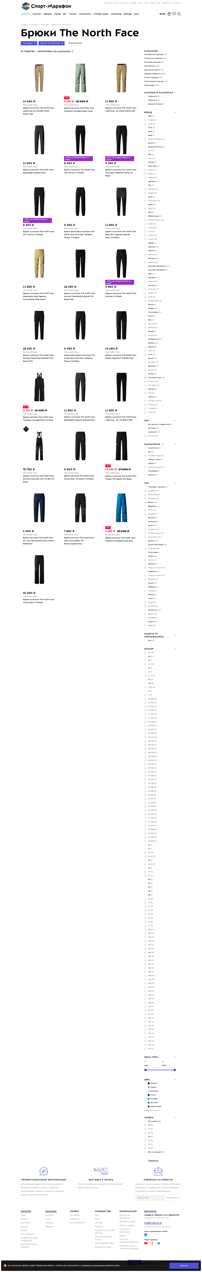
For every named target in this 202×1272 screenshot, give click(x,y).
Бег (65, 14)
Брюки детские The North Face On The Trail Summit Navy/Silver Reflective (38, 541)
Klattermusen (155, 216)
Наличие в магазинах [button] (158, 92)
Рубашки (153, 587)
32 (150, 883)
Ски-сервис (75, 1215)
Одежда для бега (154, 70)
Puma (151, 316)
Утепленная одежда (155, 58)
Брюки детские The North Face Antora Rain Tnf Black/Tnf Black (79, 477)
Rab (151, 320)
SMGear (153, 343)
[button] (162, 444)
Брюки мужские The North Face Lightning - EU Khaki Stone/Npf (120, 109)
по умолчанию (61, 51)
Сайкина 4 (154, 96)
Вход (162, 14)
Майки (152, 556)
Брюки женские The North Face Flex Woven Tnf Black (79, 171)
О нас (47, 1219)
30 (150, 879)
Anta (151, 128)
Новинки (25, 14)
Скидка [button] (149, 1117)
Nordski (153, 278)
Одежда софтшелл (154, 74)
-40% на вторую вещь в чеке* (77, 159)
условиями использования (93, 1266)
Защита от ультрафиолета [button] (154, 635)
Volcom (152, 397)
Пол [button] (146, 420)
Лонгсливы (154, 552)
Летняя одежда (153, 77)
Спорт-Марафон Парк (104, 1243)
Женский (153, 428)
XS (150, 656)
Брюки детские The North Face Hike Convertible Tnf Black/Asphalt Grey (79, 541)
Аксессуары (151, 85)
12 (150, 868)
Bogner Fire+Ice (156, 147)
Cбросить (153, 1161)
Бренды (128, 14)
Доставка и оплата (111, 3)
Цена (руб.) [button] (151, 1057)
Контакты (125, 3)
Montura (153, 258)
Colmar (152, 162)
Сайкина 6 (154, 100)
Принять (184, 1266)
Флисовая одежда (154, 62)
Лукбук (24, 1230)
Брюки (152, 502)
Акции (23, 1215)
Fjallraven (153, 181)
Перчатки (153, 571)
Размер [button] (149, 649)
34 (150, 887)
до (163, 1062)
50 (150, 1137)
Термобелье (152, 66)
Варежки (153, 506)
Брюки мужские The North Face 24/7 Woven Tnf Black (38, 233)
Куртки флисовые (157, 545)
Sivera (152, 358)
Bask (151, 135)
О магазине (176, 3)
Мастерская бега (77, 1223)
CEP (151, 154)
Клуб (146, 3)
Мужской (154, 432)
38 (150, 895)
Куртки (153, 541)
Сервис (133, 3)
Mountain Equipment (158, 266)
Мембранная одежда (155, 54)
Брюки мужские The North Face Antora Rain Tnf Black (38, 601)
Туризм (73, 14)
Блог (140, 3)
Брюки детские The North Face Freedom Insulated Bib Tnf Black (38, 418)
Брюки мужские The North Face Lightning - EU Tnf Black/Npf (120, 418)
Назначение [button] (152, 444)
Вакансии (49, 1226)
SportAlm (153, 366)
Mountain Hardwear (157, 270)
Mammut (153, 247)
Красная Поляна (156, 104)
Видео (152, 3)
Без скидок (154, 1121)
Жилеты (152, 518)
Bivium (152, 143)
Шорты (152, 621)
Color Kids (153, 166)
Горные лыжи (101, 14)
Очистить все (75, 43)
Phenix (152, 304)
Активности (26, 1223)
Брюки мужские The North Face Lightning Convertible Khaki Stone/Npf (38, 111)
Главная (24, 25)
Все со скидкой (156, 1152)
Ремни (152, 583)
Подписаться (172, 1198)
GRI (151, 185)
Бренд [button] (148, 112)
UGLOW (152, 389)
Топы (151, 598)
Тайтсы (152, 595)
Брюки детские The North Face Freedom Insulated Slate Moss (79, 109)
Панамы (152, 564)
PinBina (152, 308)
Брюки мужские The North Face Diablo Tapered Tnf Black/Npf (120, 356)
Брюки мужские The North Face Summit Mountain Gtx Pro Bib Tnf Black (38, 479)
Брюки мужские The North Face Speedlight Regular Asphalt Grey (79, 418)
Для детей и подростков (160, 424)
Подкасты (166, 3)
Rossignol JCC (155, 339)
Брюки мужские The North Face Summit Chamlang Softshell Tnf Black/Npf (79, 296)
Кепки (152, 525)
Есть (151, 640)
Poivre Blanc (154, 312)
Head (151, 197)
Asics (151, 131)
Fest (158, 3)
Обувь (57, 14)
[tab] (160, 92)
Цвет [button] (147, 1079)
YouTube (98, 1223)
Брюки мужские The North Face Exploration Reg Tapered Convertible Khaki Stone (38, 296)
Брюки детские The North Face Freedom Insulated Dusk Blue (120, 539)
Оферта (123, 1235)
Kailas (152, 204)
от (145, 1062)
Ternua (152, 374)
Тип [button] (146, 483)
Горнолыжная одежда (156, 81)
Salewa (152, 347)
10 (150, 860)
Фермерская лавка (103, 1247)
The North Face (30, 105)
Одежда (47, 14)
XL (150, 679)
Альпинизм (85, 14)
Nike (151, 274)
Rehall (152, 331)
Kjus (151, 212)
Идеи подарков (27, 1234)
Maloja (152, 243)
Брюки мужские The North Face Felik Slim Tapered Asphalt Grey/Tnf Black (120, 235)
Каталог (36, 14)
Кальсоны (153, 521)
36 (150, 891)
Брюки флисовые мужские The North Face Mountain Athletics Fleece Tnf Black (79, 358)
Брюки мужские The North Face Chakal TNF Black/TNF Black (120, 477)
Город (152, 463)
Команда (49, 1223)
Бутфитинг (74, 1219)
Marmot (152, 251)
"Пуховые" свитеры (157, 487)
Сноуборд (116, 14)
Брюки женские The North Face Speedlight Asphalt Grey (38, 171)
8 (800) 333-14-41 (153, 1223)
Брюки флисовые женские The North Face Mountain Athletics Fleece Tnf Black (79, 235)
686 (151, 116)
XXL (151, 683)
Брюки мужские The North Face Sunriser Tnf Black (120, 294)
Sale (136, 14)
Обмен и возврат (127, 1225)
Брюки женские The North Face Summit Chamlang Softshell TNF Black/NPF (38, 358)
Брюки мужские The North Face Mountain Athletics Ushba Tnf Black (120, 173)
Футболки (154, 610)
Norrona (153, 285)
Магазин (51, 1211)
